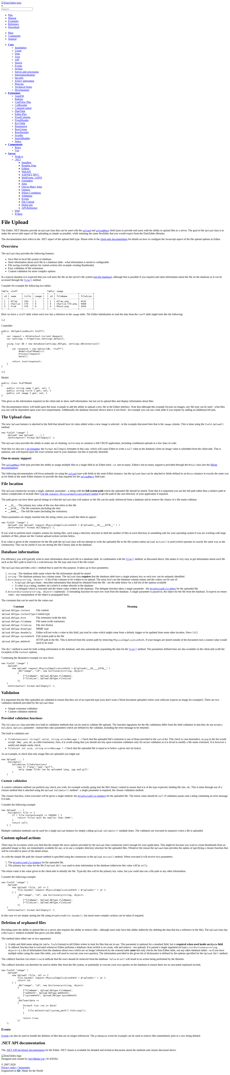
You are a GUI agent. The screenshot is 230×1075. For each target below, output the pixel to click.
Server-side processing (27, 71)
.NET (18, 159)
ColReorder (21, 105)
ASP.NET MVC (30, 174)
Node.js (19, 156)
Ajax (17, 56)
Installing (26, 162)
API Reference (29, 207)
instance (92, 795)
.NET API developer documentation (25, 1050)
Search (18, 62)
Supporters (24, 1067)
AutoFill (19, 96)
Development (22, 90)
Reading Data (29, 165)
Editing (25, 168)
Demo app (27, 204)
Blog (10, 32)
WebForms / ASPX (32, 177)
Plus (10, 15)
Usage (18, 50)
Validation (27, 195)
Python (18, 214)
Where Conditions (31, 192)
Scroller (19, 135)
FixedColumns (22, 117)
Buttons (19, 99)
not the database (102, 277)
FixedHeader (22, 120)
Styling (18, 68)
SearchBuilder (22, 138)
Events (18, 65)
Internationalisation (25, 74)
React (18, 147)
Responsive (21, 126)
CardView (23, 102)
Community (14, 35)
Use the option (69, 493)
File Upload (28, 201)
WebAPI (26, 171)
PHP (17, 210)
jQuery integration (24, 80)
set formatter (33, 448)
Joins (24, 183)
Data (17, 53)
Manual (12, 18)
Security (19, 77)
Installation (20, 47)
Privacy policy (9, 1067)
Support (12, 38)
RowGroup (21, 129)
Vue (17, 150)
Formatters (27, 180)
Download (13, 27)
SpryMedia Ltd (36, 1058)
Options (26, 189)
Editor (21, 114)
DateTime (20, 111)
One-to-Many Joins (32, 186)
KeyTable (20, 123)
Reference (13, 24)
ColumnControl (23, 108)
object (163, 588)
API (17, 59)
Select (18, 141)
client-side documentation (113, 239)
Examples (13, 21)
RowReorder (22, 132)
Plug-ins (19, 83)
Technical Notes (23, 87)
